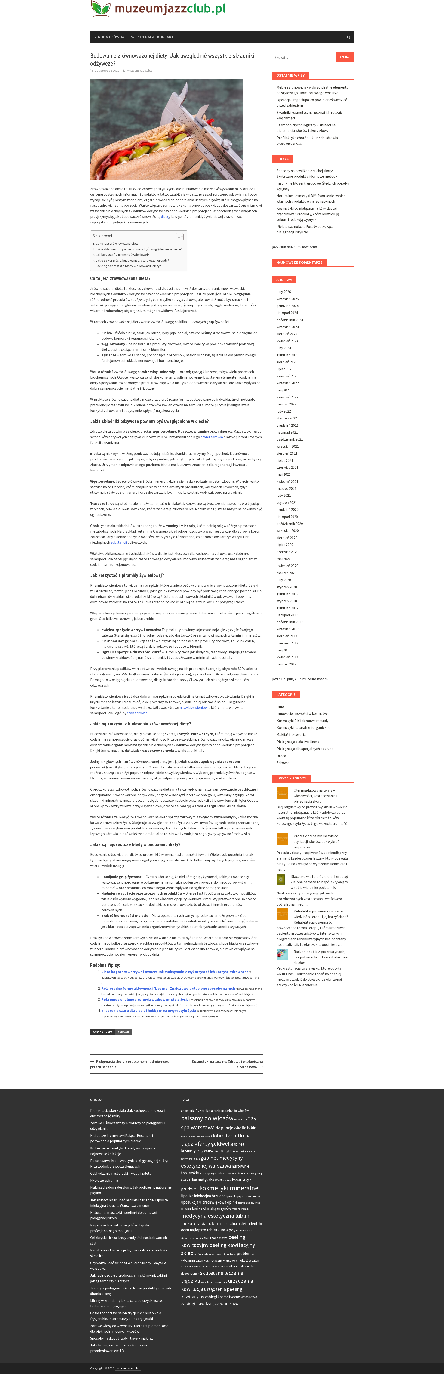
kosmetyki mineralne (229, 1188)
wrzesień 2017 (288, 629)
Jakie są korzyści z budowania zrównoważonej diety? (132, 260)
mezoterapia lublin (200, 1223)
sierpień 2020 (287, 537)
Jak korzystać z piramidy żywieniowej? (122, 255)
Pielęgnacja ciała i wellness (298, 741)
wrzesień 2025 (288, 298)
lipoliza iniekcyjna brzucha (203, 1195)
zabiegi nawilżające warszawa (210, 1303)
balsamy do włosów (207, 1118)
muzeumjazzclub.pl (140, 70)
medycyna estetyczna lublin (215, 1215)
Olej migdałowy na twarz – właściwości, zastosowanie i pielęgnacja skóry (315, 796)
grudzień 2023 (288, 355)
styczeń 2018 (287, 600)
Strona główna (109, 37)
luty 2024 (284, 347)
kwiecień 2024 (287, 341)
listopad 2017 (287, 615)
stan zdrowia (137, 713)
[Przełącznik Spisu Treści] (177, 237)
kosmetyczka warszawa (211, 1179)
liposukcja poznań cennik (243, 1196)
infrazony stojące (208, 1173)
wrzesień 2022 (288, 383)
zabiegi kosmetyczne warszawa (231, 1296)
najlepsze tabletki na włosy (212, 1229)
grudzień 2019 (288, 593)
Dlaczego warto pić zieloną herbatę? (319, 876)
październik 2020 (290, 523)
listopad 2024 (287, 312)
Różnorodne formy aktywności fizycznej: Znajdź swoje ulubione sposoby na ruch (168, 988)
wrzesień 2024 (288, 326)
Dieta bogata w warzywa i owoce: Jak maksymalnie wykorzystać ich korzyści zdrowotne (175, 971)
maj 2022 (284, 390)
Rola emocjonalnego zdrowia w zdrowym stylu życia (145, 999)
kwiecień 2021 (287, 481)
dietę (165, 216)
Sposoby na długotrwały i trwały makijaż (121, 1338)
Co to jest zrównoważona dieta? (118, 243)
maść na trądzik (240, 1208)
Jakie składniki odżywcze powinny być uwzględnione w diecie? (139, 249)
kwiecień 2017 (287, 657)
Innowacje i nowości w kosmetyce (303, 713)
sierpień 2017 (287, 636)
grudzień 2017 (288, 608)
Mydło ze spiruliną (104, 1180)
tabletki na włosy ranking (214, 1281)
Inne (280, 706)
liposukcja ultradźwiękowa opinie (209, 1202)
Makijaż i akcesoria (291, 734)
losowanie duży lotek (249, 1202)
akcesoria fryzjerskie (195, 1111)
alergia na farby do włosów (230, 1111)
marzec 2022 (286, 404)
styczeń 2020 (287, 587)
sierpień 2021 (287, 453)
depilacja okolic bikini (237, 1128)
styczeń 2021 (287, 502)
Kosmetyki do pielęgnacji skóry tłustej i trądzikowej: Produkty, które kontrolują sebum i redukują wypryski (308, 214)
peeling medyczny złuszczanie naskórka (215, 1254)
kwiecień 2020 (287, 565)
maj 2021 (284, 474)
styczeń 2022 (287, 418)
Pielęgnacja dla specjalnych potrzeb (305, 748)
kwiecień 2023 (287, 376)
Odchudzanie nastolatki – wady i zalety (120, 1173)
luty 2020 (284, 579)
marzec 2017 (286, 664)
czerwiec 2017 (287, 643)
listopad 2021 (287, 432)
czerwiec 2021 (287, 467)
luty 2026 (284, 291)
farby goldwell (214, 1143)
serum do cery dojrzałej (213, 1266)
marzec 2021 (286, 488)
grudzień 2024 (288, 305)
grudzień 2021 (288, 425)
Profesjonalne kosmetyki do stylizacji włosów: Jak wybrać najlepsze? (316, 841)
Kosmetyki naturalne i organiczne (303, 727)
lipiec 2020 (285, 544)
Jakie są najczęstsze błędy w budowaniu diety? (128, 266)
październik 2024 (290, 319)
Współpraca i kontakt (152, 37)
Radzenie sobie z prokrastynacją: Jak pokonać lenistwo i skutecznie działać (321, 957)
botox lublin (240, 1119)
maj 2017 (284, 650)
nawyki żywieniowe (194, 707)
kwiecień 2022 (287, 397)
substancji (119, 542)
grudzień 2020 (288, 509)
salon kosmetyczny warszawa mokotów (223, 1260)
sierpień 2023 (287, 362)
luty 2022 (284, 411)
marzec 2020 (286, 572)
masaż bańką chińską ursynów (206, 1208)
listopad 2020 (287, 516)
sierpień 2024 (287, 333)
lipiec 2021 (285, 460)
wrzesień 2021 (288, 446)
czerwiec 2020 (287, 551)
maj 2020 (284, 558)
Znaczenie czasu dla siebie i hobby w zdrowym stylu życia (148, 1010)
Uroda (281, 755)
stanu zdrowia (212, 436)
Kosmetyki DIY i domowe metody (302, 720)
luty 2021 (284, 495)
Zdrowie (124, 1032)
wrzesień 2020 (288, 530)
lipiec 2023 (285, 369)
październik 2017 (290, 621)
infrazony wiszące (230, 1173)
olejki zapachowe (216, 1238)
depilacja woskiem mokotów (195, 1136)
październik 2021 (290, 439)
